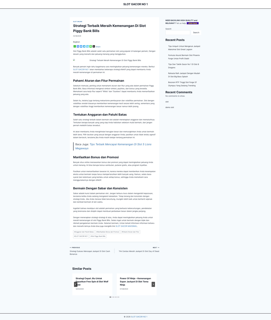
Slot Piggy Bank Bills (98, 236)
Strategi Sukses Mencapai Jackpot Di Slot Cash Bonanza (90, 251)
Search (168, 29)
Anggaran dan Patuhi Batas (84, 232)
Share (98, 47)
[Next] (153, 284)
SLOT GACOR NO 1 (81, 236)
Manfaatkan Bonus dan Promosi (107, 232)
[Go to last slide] (75, 284)
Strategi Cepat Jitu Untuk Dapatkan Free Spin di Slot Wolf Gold (92, 281)
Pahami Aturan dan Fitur (130, 232)
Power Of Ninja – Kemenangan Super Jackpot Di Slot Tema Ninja (135, 281)
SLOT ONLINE (77, 21)
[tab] (110, 297)
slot (167, 102)
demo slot (169, 107)
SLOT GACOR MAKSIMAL (126, 226)
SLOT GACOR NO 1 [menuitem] (81, 69)
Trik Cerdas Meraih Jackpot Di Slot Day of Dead (139, 249)
